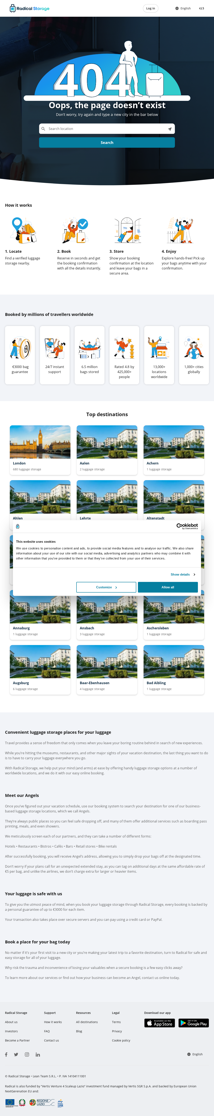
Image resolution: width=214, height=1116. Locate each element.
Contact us (51, 1040)
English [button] (186, 8)
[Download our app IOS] (159, 1023)
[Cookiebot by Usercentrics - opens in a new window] (179, 526)
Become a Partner (17, 1040)
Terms (116, 1022)
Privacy (117, 1031)
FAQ (47, 1031)
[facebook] (6, 1054)
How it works (53, 1022)
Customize (104, 587)
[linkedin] (38, 1054)
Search (107, 142)
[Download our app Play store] (193, 1023)
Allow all (168, 587)
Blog (79, 1031)
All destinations (87, 1022)
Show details (180, 574)
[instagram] (27, 1054)
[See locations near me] (169, 128)
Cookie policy (121, 1040)
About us (11, 1022)
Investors (11, 1031)
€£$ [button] (200, 8)
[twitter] (16, 1054)
